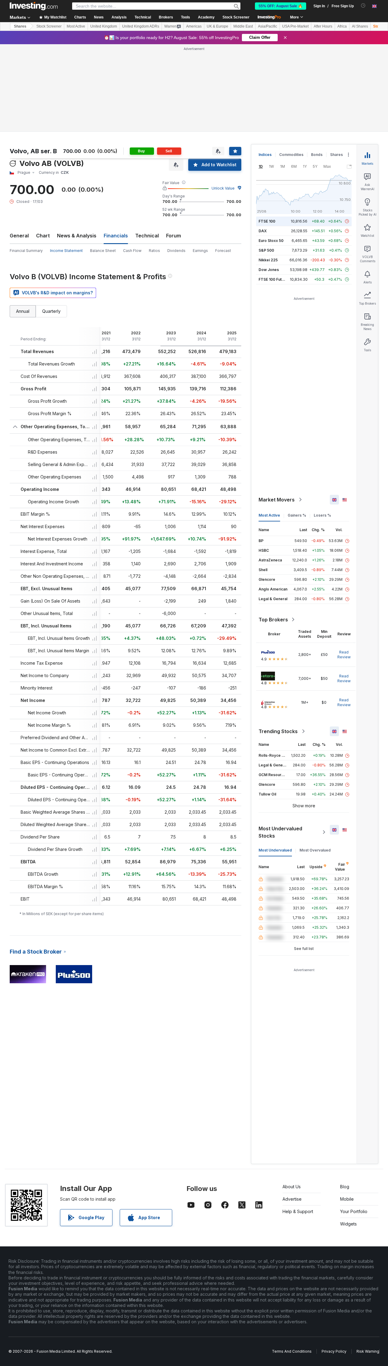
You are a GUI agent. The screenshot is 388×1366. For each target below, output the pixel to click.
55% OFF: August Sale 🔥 (281, 6)
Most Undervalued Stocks (280, 832)
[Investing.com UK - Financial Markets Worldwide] (34, 6)
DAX (263, 231)
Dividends (176, 250)
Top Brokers (273, 620)
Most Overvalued (315, 850)
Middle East (243, 26)
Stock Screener (235, 17)
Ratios (154, 250)
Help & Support (298, 1211)
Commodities (291, 154)
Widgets (348, 1223)
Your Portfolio (353, 1211)
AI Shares (360, 26)
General (19, 236)
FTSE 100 (267, 221)
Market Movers (277, 500)
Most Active (76, 26)
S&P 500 (266, 250)
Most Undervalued (275, 850)
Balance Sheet (103, 250)
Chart (43, 236)
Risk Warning (367, 1351)
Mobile (347, 1199)
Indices (265, 154)
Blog (344, 1186)
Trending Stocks (278, 731)
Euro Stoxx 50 (271, 240)
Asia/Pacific (267, 26)
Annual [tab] (22, 311)
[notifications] (363, 5)
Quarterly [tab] (51, 311)
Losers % (322, 515)
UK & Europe (217, 26)
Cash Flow (132, 250)
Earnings (200, 250)
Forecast (223, 250)
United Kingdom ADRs (140, 26)
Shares (20, 26)
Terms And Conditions (292, 1351)
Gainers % (297, 515)
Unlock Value (223, 188)
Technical (147, 236)
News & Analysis (76, 236)
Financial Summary (26, 250)
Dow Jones (269, 269)
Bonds (317, 154)
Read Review (344, 654)
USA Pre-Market (295, 26)
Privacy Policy (334, 1351)
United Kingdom (103, 26)
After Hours (323, 26)
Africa (342, 26)
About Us (292, 1186)
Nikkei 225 (268, 260)
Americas (194, 26)
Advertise (292, 1199)
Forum (173, 236)
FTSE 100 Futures (274, 279)
